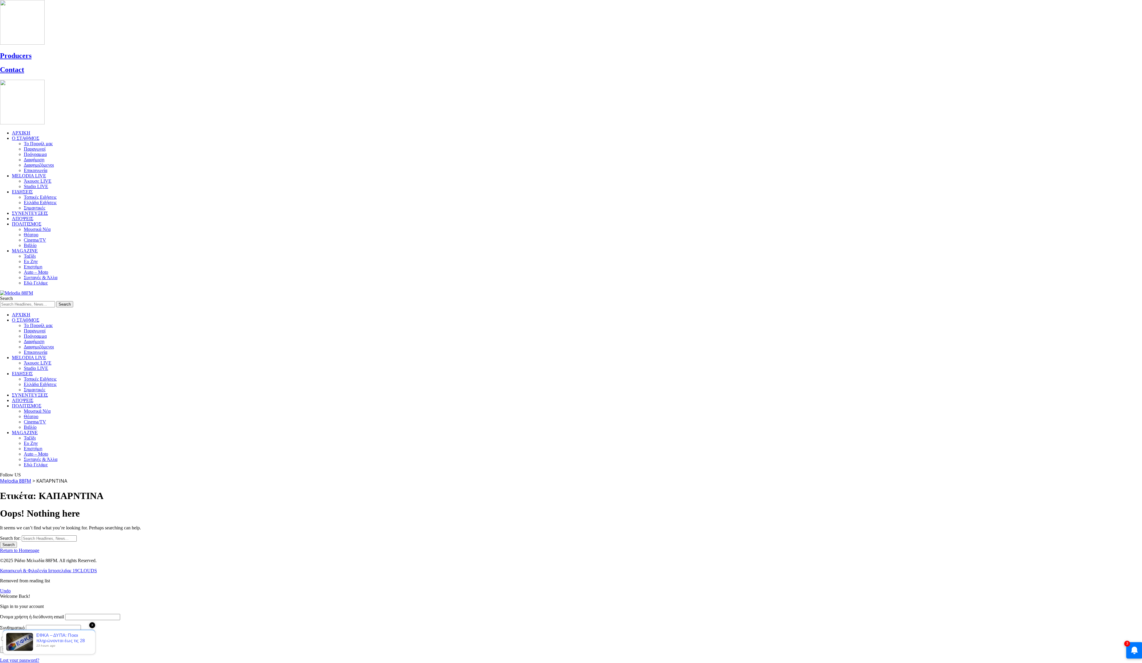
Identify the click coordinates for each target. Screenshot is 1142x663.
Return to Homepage (19, 550)
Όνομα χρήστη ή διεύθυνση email (32, 616)
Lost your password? (19, 660)
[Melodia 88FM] (16, 292)
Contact (12, 70)
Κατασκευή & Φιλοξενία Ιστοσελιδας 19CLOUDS (48, 570)
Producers (16, 56)
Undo (5, 590)
